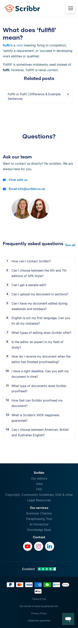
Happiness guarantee (39, 620)
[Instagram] (38, 546)
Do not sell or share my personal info (39, 606)
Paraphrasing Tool (39, 519)
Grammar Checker (39, 513)
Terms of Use (39, 599)
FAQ (39, 489)
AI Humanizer (39, 524)
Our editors (39, 478)
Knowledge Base (39, 530)
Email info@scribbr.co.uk (27, 188)
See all (70, 245)
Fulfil (6, 45)
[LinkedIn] (49, 546)
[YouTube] (27, 546)
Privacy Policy (39, 613)
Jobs (39, 484)
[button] (68, 619)
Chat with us (18, 179)
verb (19, 45)
